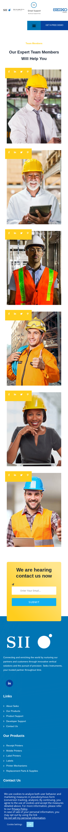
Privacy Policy (19, 808)
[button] (34, 25)
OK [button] (30, 824)
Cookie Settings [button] (14, 824)
